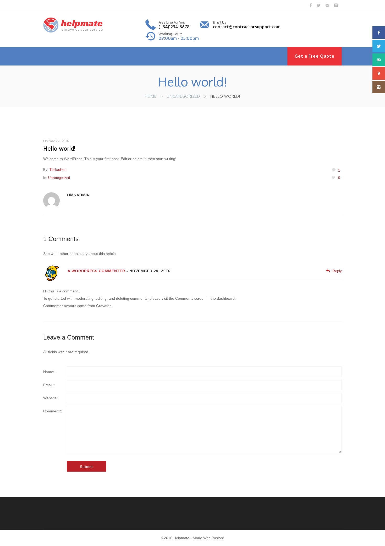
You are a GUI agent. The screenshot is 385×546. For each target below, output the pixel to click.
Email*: (49, 385)
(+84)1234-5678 (174, 26)
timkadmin (58, 170)
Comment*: (52, 411)
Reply (337, 271)
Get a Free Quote (314, 56)
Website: (50, 398)
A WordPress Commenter (96, 271)
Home (151, 96)
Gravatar (103, 306)
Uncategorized (183, 96)
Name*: (49, 372)
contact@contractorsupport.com (246, 26)
